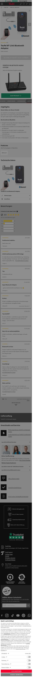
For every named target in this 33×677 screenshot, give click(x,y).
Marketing (4, 660)
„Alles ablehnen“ (7, 633)
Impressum (3, 650)
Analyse (3, 657)
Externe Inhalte (5, 667)
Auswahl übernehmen (16, 674)
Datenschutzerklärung (20, 648)
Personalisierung (5, 664)
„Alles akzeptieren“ (5, 639)
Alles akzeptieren (17, 671)
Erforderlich (4, 653)
